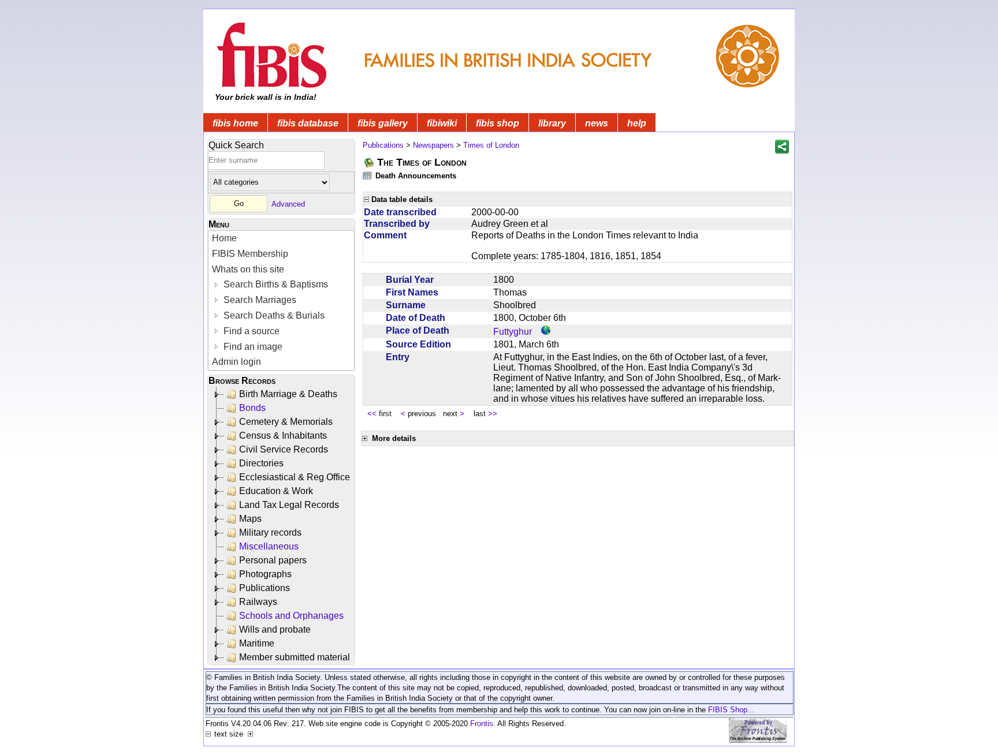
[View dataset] (368, 175)
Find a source (250, 331)
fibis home (235, 123)
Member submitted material (294, 657)
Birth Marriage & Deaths (288, 394)
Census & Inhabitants (283, 435)
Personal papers (273, 560)
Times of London (491, 145)
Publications (264, 588)
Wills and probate (275, 629)
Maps (250, 519)
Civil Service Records (283, 449)
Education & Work (276, 491)
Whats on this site (248, 269)
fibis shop (497, 123)
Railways (258, 602)
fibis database (307, 123)
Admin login (236, 362)
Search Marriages (258, 300)
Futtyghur (512, 332)
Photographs (265, 574)
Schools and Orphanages (291, 616)
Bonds (252, 408)
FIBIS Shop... (731, 709)
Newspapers (433, 145)
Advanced (288, 203)
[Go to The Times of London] (369, 162)
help (636, 123)
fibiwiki (442, 123)
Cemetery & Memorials (286, 422)
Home (224, 238)
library (552, 123)
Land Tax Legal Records (289, 505)
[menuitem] (281, 238)
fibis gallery (383, 123)
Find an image (251, 347)
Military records (270, 532)
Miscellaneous (269, 546)
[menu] (281, 300)
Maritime (256, 643)
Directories (261, 463)
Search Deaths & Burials (273, 315)
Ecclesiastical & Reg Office (294, 477)
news (596, 123)
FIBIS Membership (250, 254)
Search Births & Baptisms (274, 284)
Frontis (481, 723)
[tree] (282, 525)
